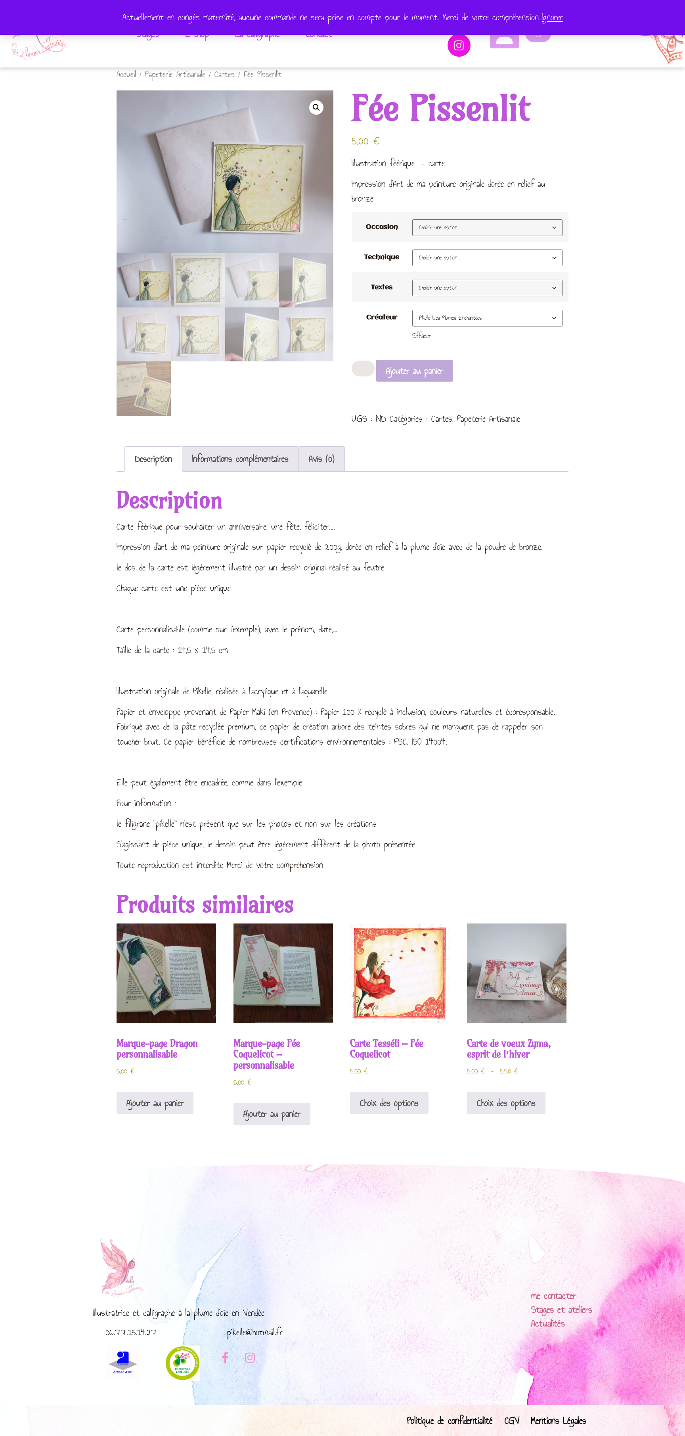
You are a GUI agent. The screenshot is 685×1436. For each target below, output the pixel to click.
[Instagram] (459, 45)
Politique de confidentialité (450, 1420)
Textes (381, 287)
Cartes (224, 74)
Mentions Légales (558, 1420)
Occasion (382, 227)
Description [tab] (153, 458)
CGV (512, 1420)
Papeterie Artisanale (175, 74)
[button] (316, 107)
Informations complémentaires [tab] (240, 458)
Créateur (382, 318)
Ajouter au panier (414, 370)
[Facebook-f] (224, 1357)
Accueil (126, 74)
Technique (381, 257)
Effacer (421, 335)
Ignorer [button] (552, 17)
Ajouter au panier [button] (155, 1103)
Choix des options (389, 1103)
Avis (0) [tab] (322, 458)
